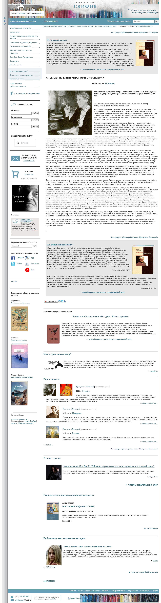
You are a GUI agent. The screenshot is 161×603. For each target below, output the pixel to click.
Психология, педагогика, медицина (23, 42)
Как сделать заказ (17, 79)
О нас (80, 591)
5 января (75, 433)
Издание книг (133, 591)
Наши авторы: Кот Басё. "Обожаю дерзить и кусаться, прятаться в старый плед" (108, 466)
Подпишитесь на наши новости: (120, 21)
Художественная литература (20, 28)
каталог (14, 423)
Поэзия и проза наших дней (105, 26)
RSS (13, 282)
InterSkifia (53, 599)
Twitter (19, 264)
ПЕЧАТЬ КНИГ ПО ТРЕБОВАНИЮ (27, 220)
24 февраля (77, 413)
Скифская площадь (25, 423)
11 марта (109, 83)
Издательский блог (92, 591)
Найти (35, 113)
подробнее (154, 371)
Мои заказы (29, 174)
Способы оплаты (16, 65)
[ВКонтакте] (59, 301)
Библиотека (144, 591)
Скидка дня (14, 61)
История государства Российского (81, 26)
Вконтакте (35, 264)
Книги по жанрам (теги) (19, 71)
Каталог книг (15, 32)
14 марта (85, 391)
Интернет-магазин (118, 591)
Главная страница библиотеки (55, 26)
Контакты (105, 591)
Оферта (155, 591)
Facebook (20, 258)
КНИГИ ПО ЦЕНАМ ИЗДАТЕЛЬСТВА (23, 21)
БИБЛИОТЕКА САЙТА (51, 21)
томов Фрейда (30, 421)
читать (155, 560)
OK (156, 21)
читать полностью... (150, 403)
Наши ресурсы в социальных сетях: (24, 253)
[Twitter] (62, 301)
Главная (73, 591)
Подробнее (153, 477)
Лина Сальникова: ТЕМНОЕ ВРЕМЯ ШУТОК (87, 546)
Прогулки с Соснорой (85, 387)
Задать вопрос (29, 160)
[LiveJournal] (65, 301)
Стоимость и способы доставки (21, 75)
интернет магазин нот (19, 419)
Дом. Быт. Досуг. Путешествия (21, 57)
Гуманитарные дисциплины (20, 46)
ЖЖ (32, 258)
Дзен (33, 270)
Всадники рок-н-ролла (144, 26)
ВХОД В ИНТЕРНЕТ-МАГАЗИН (28, 94)
